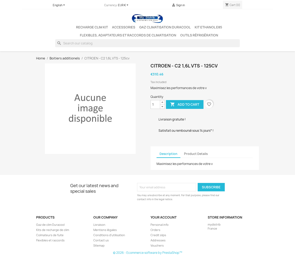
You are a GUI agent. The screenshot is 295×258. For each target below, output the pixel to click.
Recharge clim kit (92, 27)
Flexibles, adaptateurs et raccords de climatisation (128, 35)
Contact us (101, 240)
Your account (164, 217)
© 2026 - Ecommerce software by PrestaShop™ (147, 253)
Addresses (158, 240)
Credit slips (158, 235)
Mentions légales (105, 230)
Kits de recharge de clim (52, 230)
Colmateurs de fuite (50, 235)
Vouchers (157, 245)
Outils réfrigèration (199, 35)
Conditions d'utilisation (109, 235)
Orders (155, 230)
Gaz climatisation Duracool (165, 27)
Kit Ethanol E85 (208, 27)
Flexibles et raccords (50, 240)
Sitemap (99, 245)
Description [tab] (168, 154)
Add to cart (184, 104)
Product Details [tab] (196, 154)
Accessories (123, 27)
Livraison (99, 225)
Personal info (160, 225)
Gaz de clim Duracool (50, 225)
